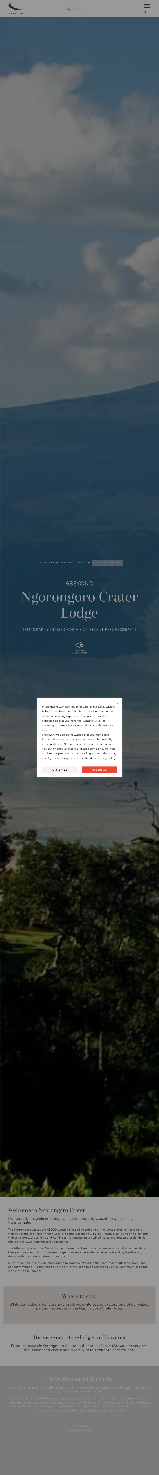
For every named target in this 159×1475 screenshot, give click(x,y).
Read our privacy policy (100, 758)
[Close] (117, 703)
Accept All (99, 769)
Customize (59, 769)
